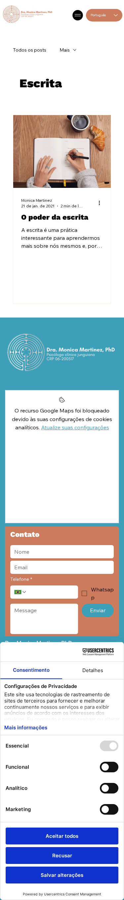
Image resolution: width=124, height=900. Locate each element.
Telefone (21, 579)
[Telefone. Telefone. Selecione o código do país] (20, 592)
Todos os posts (29, 50)
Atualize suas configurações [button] (75, 427)
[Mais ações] (102, 203)
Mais (65, 50)
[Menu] (78, 15)
